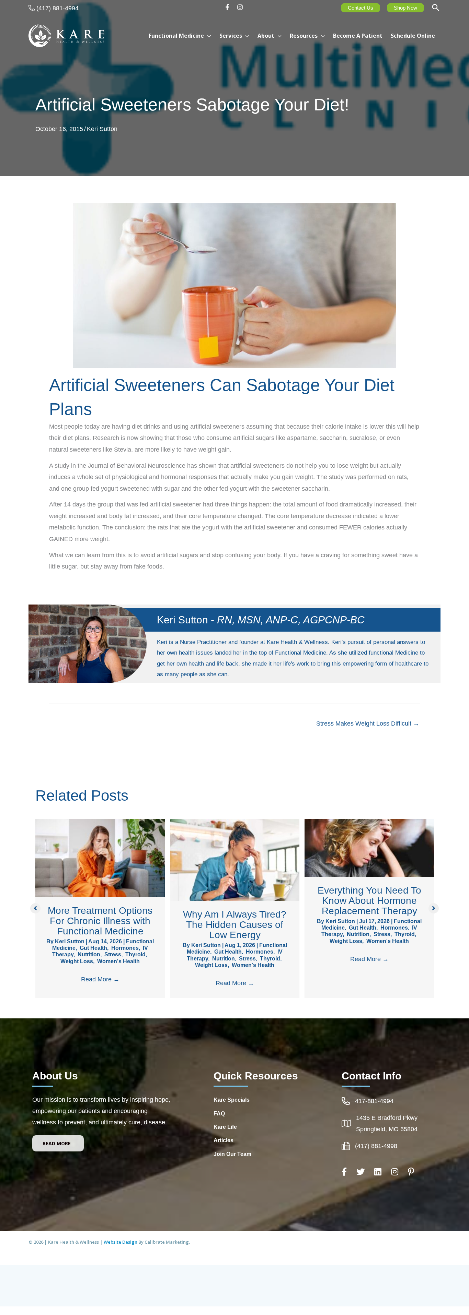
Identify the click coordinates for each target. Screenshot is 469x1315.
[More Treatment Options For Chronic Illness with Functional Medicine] (100, 857)
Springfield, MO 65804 (386, 1129)
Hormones (125, 948)
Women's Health (118, 961)
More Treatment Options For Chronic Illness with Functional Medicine (100, 920)
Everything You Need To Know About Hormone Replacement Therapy (369, 900)
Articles (223, 1140)
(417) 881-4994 (57, 8)
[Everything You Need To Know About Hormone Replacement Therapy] (369, 847)
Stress (112, 954)
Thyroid (135, 954)
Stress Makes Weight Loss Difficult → (367, 723)
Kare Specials (232, 1100)
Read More (100, 979)
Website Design (121, 1242)
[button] (436, 8)
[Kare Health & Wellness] (66, 35)
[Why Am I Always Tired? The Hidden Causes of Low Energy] (234, 859)
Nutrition (89, 954)
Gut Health (93, 948)
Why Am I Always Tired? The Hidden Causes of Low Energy (234, 924)
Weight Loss (76, 961)
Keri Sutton (102, 128)
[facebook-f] (229, 7)
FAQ (219, 1113)
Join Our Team (232, 1154)
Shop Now (405, 8)
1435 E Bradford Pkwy (386, 1117)
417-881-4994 (374, 1101)
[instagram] (241, 7)
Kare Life (225, 1127)
